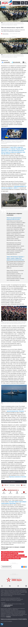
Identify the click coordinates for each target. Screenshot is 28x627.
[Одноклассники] (24, 567)
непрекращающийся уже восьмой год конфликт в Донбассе (14, 187)
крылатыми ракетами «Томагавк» (15, 411)
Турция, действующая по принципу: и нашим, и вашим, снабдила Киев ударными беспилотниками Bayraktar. (15, 258)
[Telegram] (26, 567)
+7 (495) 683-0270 (6, 606)
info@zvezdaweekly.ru (8, 605)
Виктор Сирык (5, 33)
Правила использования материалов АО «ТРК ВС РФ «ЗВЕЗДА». (14, 619)
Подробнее (8, 616)
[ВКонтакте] (22, 567)
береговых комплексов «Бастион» (17, 476)
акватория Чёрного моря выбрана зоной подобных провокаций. (13, 502)
